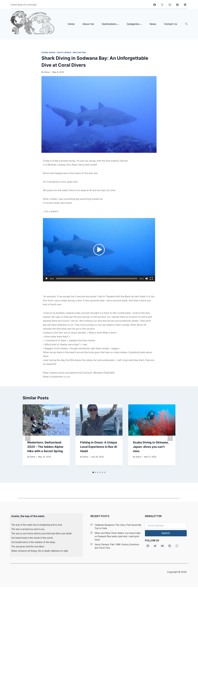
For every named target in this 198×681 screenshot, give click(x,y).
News (153, 24)
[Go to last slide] (27, 437)
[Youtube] (162, 546)
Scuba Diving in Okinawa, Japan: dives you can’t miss (151, 447)
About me (88, 24)
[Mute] (146, 278)
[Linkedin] (185, 4)
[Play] (46, 278)
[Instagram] (169, 4)
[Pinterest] (177, 4)
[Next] (170, 437)
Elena (46, 72)
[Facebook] (154, 4)
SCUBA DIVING (48, 52)
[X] (162, 4)
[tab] (93, 472)
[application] (99, 249)
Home (71, 24)
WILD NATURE (79, 52)
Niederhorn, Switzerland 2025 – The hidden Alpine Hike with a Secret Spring (45, 447)
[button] (186, 24)
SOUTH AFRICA (64, 52)
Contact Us (170, 24)
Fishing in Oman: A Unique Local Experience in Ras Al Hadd (98, 447)
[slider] (96, 278)
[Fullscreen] (151, 278)
